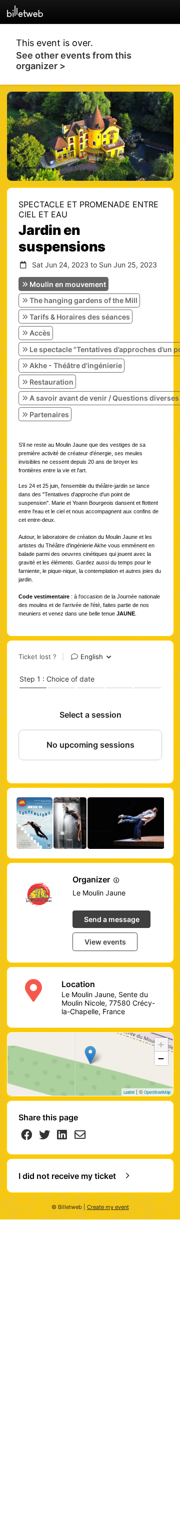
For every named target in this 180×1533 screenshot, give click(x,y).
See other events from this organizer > (74, 60)
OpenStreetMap (157, 1092)
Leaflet (129, 1092)
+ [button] (161, 1044)
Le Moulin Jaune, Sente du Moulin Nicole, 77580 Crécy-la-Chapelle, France (108, 1003)
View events (105, 942)
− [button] (161, 1058)
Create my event (108, 1207)
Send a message (112, 919)
